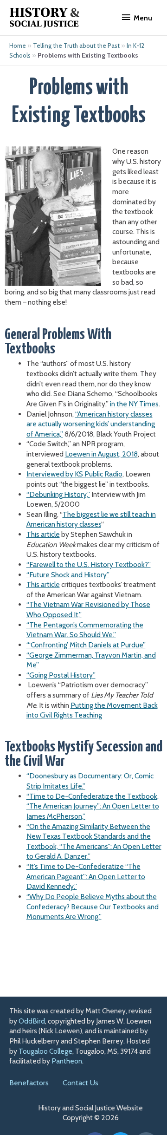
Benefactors (29, 1082)
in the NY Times (134, 403)
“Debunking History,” (58, 494)
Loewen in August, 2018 (101, 454)
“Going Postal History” (61, 675)
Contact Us (80, 1082)
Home (17, 45)
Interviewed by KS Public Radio (74, 474)
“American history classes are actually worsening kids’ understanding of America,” (90, 424)
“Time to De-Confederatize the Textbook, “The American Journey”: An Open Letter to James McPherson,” (92, 806)
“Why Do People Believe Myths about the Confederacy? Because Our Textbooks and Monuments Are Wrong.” (92, 906)
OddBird (32, 1021)
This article (43, 534)
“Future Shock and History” (67, 574)
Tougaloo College (45, 1051)
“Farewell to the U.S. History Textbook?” (88, 564)
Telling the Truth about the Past (76, 45)
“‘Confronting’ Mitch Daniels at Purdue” (86, 644)
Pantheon (66, 1061)
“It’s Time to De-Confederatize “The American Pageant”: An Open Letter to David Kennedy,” (85, 876)
